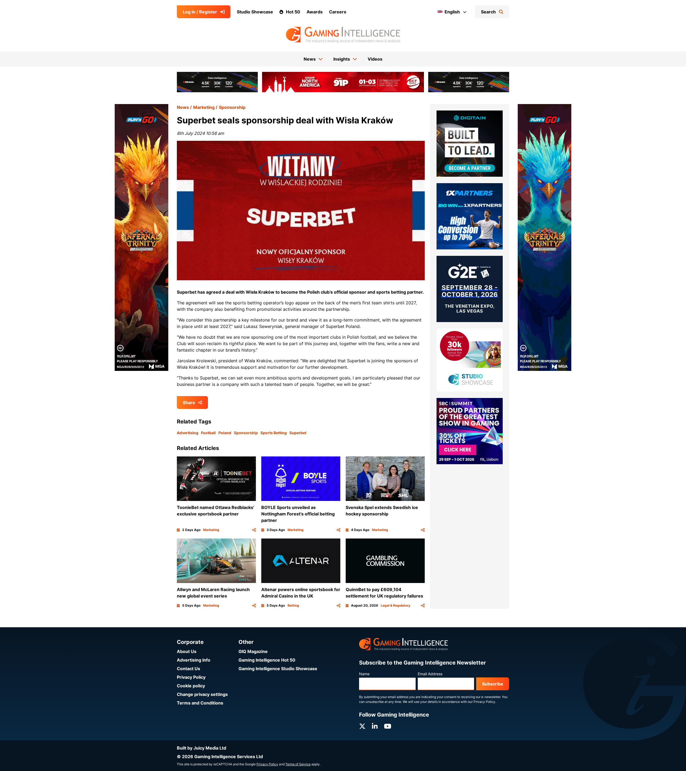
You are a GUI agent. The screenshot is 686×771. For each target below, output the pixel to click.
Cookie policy (191, 685)
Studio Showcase (255, 11)
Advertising (187, 432)
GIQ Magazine (253, 651)
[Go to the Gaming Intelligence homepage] (343, 35)
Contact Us (188, 668)
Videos (375, 59)
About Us (186, 651)
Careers (337, 11)
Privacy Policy (191, 677)
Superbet (297, 432)
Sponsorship (232, 107)
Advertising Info (193, 660)
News (183, 107)
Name (364, 674)
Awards (315, 11)
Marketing (204, 107)
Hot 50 (293, 11)
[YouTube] (387, 726)
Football (208, 432)
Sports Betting (273, 432)
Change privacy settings (202, 694)
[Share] (254, 530)
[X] (362, 726)
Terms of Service (298, 764)
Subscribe (492, 684)
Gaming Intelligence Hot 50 (266, 660)
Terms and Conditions (200, 703)
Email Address (430, 674)
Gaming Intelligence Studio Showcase (277, 668)
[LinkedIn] (375, 726)
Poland (224, 432)
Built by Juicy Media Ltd (201, 748)
